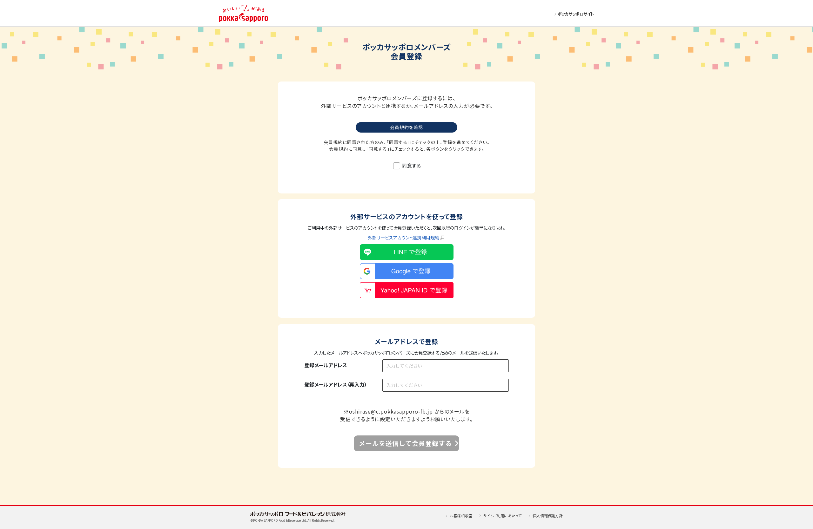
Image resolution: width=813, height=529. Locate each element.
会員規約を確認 (406, 127)
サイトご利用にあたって (502, 515)
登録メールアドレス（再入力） (335, 384)
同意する (411, 165)
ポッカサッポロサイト (576, 14)
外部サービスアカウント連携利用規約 (403, 237)
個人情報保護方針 (548, 515)
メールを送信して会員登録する (405, 443)
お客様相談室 (461, 515)
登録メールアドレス (325, 365)
